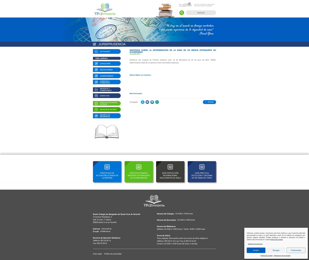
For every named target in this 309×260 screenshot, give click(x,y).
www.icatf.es (106, 229)
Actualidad (105, 52)
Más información (136, 93)
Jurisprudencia (106, 76)
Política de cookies (267, 255)
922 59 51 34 (170, 241)
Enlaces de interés (108, 109)
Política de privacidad (113, 254)
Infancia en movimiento (105, 116)
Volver (211, 102)
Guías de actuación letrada (108, 103)
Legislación (105, 64)
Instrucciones (106, 70)
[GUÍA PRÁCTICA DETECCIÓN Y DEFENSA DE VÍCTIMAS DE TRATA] (202, 162)
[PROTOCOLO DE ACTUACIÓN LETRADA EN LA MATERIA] (107, 162)
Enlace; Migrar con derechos (140, 75)
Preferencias (296, 250)
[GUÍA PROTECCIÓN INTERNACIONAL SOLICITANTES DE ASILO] (170, 162)
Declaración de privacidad (282, 255)
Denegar (276, 250)
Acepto (256, 250)
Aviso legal (97, 254)
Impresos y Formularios (105, 89)
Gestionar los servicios (255, 244)
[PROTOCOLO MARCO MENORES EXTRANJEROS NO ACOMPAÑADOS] (139, 162)
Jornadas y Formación (105, 82)
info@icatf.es (105, 231)
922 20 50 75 (106, 240)
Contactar (104, 96)
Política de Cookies (276, 239)
